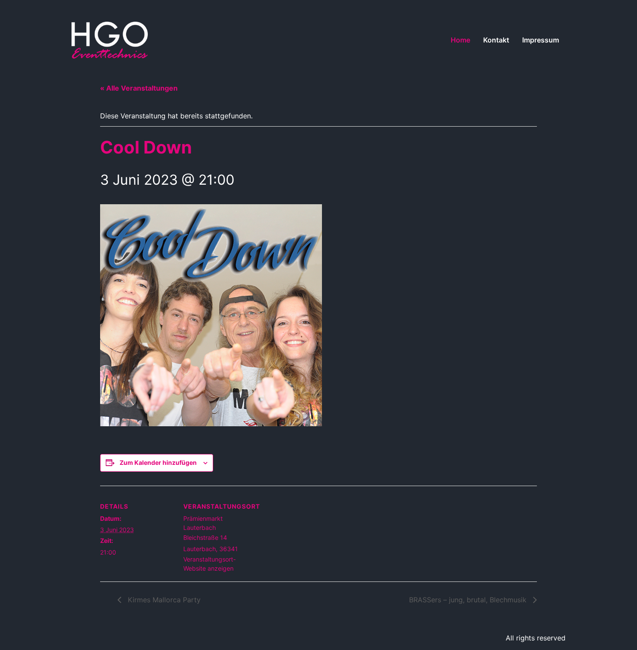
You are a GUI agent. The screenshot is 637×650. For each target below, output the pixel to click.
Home (460, 40)
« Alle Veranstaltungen (139, 88)
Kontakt (496, 40)
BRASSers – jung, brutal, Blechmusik (469, 599)
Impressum (540, 40)
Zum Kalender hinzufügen (158, 462)
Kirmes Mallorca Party (163, 599)
